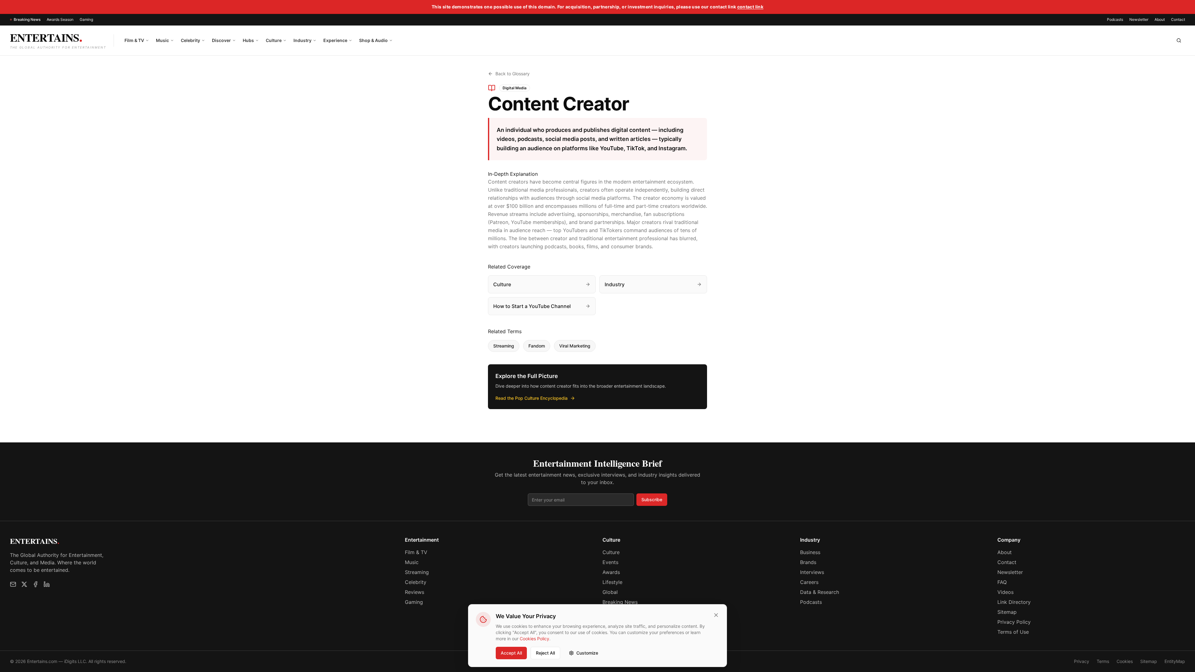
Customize (587, 653)
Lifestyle (612, 582)
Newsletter (1138, 19)
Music (162, 40)
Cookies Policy (534, 638)
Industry (302, 40)
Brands (808, 562)
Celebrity (190, 40)
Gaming (86, 19)
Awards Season (60, 19)
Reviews (414, 592)
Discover (221, 40)
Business (810, 552)
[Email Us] (13, 584)
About (1160, 19)
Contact (1178, 19)
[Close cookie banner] (716, 615)
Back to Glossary (512, 73)
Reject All (545, 653)
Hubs (248, 40)
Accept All (511, 653)
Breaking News (27, 19)
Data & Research (819, 592)
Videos (1005, 592)
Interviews (812, 572)
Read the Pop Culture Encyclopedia (531, 398)
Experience (335, 40)
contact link (750, 6)
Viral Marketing (574, 345)
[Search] (1179, 40)
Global (610, 592)
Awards (611, 572)
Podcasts (1115, 19)
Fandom (536, 345)
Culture (274, 40)
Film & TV (134, 40)
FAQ (1002, 582)
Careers (809, 582)
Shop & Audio (373, 40)
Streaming (503, 345)
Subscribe (651, 499)
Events (610, 562)
